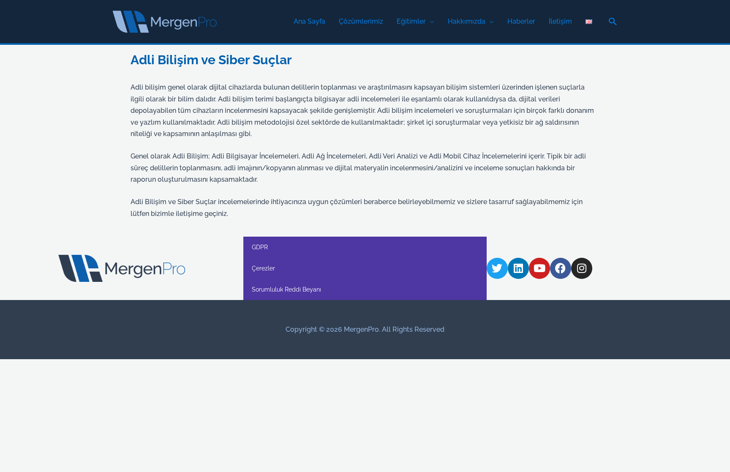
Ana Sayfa (309, 21)
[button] (612, 21)
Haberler (521, 21)
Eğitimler (411, 21)
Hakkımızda (466, 21)
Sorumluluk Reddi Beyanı (286, 289)
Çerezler (263, 268)
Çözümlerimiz (361, 21)
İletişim (560, 21)
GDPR (260, 247)
